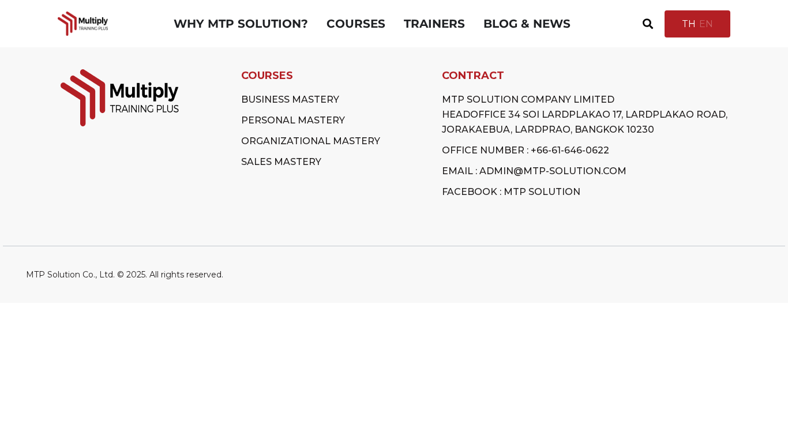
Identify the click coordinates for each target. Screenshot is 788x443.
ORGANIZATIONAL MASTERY (310, 141)
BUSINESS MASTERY (290, 99)
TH (689, 23)
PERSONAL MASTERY (293, 120)
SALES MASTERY (281, 161)
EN (706, 23)
